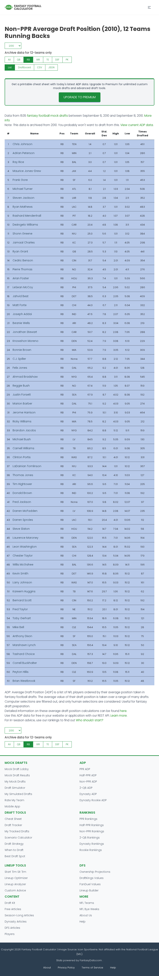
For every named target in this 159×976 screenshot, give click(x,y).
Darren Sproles (23, 520)
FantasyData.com (91, 960)
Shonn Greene (22, 233)
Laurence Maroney (25, 538)
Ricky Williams (22, 421)
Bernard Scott (22, 600)
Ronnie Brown (22, 350)
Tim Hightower (22, 484)
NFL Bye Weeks (89, 909)
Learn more (119, 715)
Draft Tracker (13, 825)
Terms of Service (92, 967)
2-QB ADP (86, 788)
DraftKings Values (92, 878)
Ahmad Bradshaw (25, 377)
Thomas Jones (23, 475)
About (47, 967)
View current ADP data (136, 125)
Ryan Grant (20, 251)
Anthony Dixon (22, 636)
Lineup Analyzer (15, 884)
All (9, 59)
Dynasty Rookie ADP (93, 800)
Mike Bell (18, 627)
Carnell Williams (23, 448)
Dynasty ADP (88, 794)
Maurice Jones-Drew (27, 171)
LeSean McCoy (23, 287)
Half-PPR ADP (88, 775)
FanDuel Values (90, 884)
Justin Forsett (22, 395)
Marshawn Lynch (24, 645)
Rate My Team (14, 800)
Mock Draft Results (17, 775)
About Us (86, 915)
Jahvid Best (21, 296)
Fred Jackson (22, 502)
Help (83, 921)
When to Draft (14, 850)
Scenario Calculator (18, 837)
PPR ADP (85, 769)
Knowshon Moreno (25, 341)
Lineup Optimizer (16, 878)
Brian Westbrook (24, 681)
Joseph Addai (22, 314)
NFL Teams (87, 903)
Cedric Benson (23, 260)
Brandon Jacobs (24, 430)
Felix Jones (20, 368)
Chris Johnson (22, 144)
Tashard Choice (24, 654)
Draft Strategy (14, 844)
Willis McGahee (23, 564)
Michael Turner (23, 189)
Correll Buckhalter (25, 663)
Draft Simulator (15, 788)
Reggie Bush (21, 386)
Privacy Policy (66, 967)
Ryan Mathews (23, 207)
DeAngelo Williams (25, 225)
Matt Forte (20, 305)
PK (67, 59)
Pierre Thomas (22, 269)
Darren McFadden (25, 511)
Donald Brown (22, 493)
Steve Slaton (21, 529)
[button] (149, 7)
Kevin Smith (20, 573)
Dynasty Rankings (92, 844)
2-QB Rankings (90, 837)
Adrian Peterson (24, 153)
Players (10, 934)
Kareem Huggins (24, 591)
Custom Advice (15, 890)
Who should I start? (89, 720)
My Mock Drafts (15, 781)
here (123, 711)
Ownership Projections (95, 872)
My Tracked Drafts (17, 831)
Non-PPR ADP (88, 781)
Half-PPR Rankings (92, 825)
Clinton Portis (22, 457)
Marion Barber (22, 403)
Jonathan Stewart (25, 332)
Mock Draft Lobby (17, 769)
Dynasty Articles (16, 921)
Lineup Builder (89, 890)
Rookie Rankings (91, 850)
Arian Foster (21, 278)
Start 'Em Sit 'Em (15, 872)
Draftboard (24, 67)
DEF (57, 59)
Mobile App (12, 806)
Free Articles (13, 909)
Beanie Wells (21, 323)
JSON (51, 67)
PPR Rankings (88, 819)
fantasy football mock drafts (47, 116)
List (10, 67)
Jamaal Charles (24, 242)
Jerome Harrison (24, 412)
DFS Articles (12, 928)
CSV (39, 67)
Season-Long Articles (19, 915)
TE (47, 59)
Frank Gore (20, 180)
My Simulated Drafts (18, 794)
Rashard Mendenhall (27, 216)
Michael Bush (22, 439)
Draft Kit (10, 903)
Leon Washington (25, 547)
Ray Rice (18, 162)
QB (18, 59)
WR (38, 59)
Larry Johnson (22, 582)
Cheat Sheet (13, 819)
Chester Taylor (23, 556)
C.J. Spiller (19, 359)
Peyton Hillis (21, 672)
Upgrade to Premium (80, 97)
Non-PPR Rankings (92, 831)
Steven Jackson (23, 198)
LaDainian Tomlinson (27, 466)
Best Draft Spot (15, 856)
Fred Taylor (20, 609)
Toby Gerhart (22, 618)
